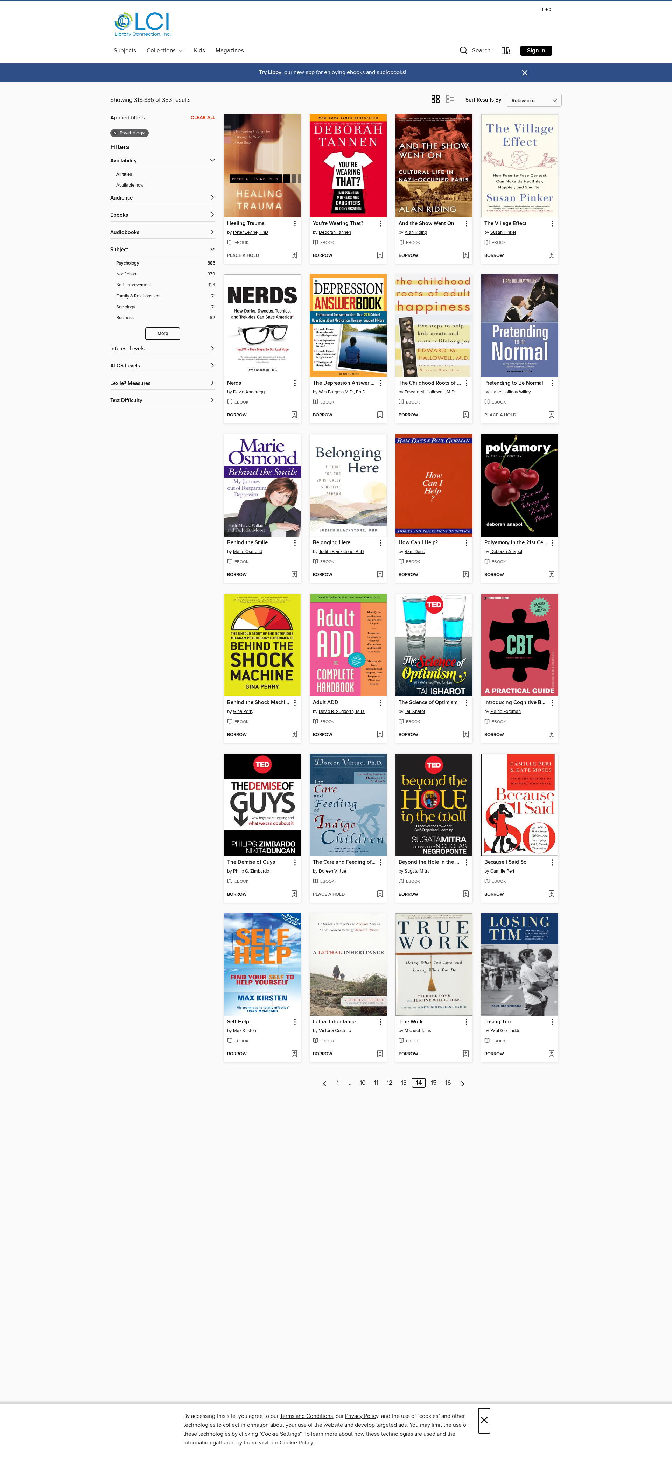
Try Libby (270, 72)
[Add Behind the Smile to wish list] (294, 575)
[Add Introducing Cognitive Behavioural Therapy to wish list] (551, 735)
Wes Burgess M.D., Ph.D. (342, 392)
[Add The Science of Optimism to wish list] (465, 735)
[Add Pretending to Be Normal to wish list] (551, 415)
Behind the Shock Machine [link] (259, 703)
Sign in (536, 51)
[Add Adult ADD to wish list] (380, 735)
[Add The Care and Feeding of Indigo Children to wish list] (380, 894)
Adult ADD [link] (325, 703)
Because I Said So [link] (505, 862)
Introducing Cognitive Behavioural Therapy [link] (516, 703)
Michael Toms (418, 1031)
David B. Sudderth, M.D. (342, 711)
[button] (474, 52)
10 (363, 1083)
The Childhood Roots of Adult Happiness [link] (431, 383)
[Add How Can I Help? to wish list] (465, 575)
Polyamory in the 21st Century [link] (516, 543)
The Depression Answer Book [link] (345, 383)
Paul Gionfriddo (505, 1031)
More (163, 334)
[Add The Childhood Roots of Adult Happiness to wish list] (465, 415)
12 (390, 1083)
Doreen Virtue (332, 871)
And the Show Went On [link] (426, 223)
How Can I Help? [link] (418, 543)
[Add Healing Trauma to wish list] (294, 255)
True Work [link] (411, 1022)
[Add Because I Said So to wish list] (551, 894)
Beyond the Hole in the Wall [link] (431, 862)
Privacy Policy (361, 1416)
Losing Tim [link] (497, 1022)
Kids (199, 51)
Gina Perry (243, 711)
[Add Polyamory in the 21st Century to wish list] (551, 575)
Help (546, 9)
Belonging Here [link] (331, 543)
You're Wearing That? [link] (338, 223)
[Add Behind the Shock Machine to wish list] (294, 735)
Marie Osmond (247, 551)
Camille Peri (502, 871)
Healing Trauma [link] (246, 223)
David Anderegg (249, 392)
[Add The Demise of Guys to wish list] (294, 894)
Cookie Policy (296, 1442)
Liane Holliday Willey (510, 392)
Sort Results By (483, 100)
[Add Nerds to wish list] (294, 415)
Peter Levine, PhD (250, 232)
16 (448, 1083)
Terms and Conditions (306, 1416)
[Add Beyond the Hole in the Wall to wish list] (465, 894)
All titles (124, 174)
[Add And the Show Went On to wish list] (465, 255)
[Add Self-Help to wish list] (294, 1054)
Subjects (125, 51)
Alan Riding (416, 232)
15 (434, 1083)
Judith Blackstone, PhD (341, 551)
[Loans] (506, 52)
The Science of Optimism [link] (428, 703)
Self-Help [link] (238, 1022)
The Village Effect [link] (505, 223)
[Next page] (463, 1083)
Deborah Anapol (506, 551)
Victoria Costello (335, 1031)
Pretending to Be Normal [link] (513, 383)
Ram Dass (415, 551)
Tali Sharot (415, 711)
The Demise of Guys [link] (251, 862)
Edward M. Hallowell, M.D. (430, 392)
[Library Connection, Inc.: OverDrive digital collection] (142, 24)
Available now (130, 185)
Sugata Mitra (417, 871)
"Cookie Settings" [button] (280, 1433)
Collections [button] (162, 51)
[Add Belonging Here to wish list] (380, 575)
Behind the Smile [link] (247, 543)
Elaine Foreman (505, 711)
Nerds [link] (234, 383)
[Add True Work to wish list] (465, 1054)
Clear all (203, 117)
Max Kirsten (244, 1031)
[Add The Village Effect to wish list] (551, 255)
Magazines (230, 51)
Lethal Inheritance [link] (334, 1022)
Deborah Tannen (335, 232)
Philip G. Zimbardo (251, 871)
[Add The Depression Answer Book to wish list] (380, 415)
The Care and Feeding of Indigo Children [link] (345, 862)
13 (404, 1083)
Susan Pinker (503, 232)
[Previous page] (325, 1083)
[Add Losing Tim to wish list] (551, 1054)
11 (376, 1083)
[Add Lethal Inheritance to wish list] (380, 1054)
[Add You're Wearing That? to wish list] (380, 255)
